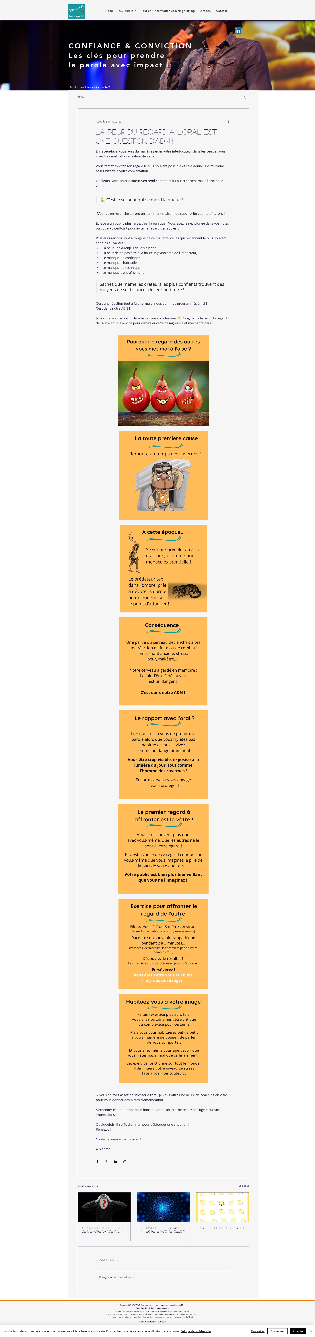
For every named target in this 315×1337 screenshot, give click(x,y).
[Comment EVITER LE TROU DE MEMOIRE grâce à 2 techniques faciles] (104, 1207)
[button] (244, 97)
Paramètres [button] (258, 1331)
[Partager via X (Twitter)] (106, 1161)
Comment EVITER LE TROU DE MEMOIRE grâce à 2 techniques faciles (103, 1229)
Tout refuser (278, 1331)
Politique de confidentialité (196, 1331)
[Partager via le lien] (124, 1161)
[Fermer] (310, 1331)
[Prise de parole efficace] (238, 30)
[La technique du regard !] (222, 1207)
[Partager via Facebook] (97, 1161)
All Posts (82, 97)
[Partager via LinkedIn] (115, 1161)
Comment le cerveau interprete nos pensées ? (163, 1229)
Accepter (298, 1331)
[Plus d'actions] (228, 121)
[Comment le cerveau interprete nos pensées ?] (163, 1207)
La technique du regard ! (222, 1228)
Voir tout (244, 1185)
